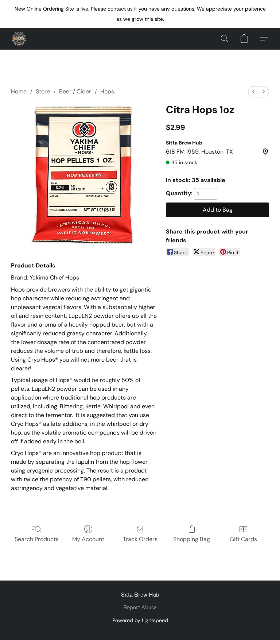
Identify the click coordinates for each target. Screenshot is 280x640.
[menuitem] (253, 91)
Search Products (37, 539)
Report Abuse (140, 608)
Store (43, 91)
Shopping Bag (191, 539)
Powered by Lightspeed (140, 620)
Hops (107, 91)
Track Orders (140, 539)
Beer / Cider (75, 91)
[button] (19, 38)
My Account (88, 539)
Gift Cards (243, 539)
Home (19, 91)
